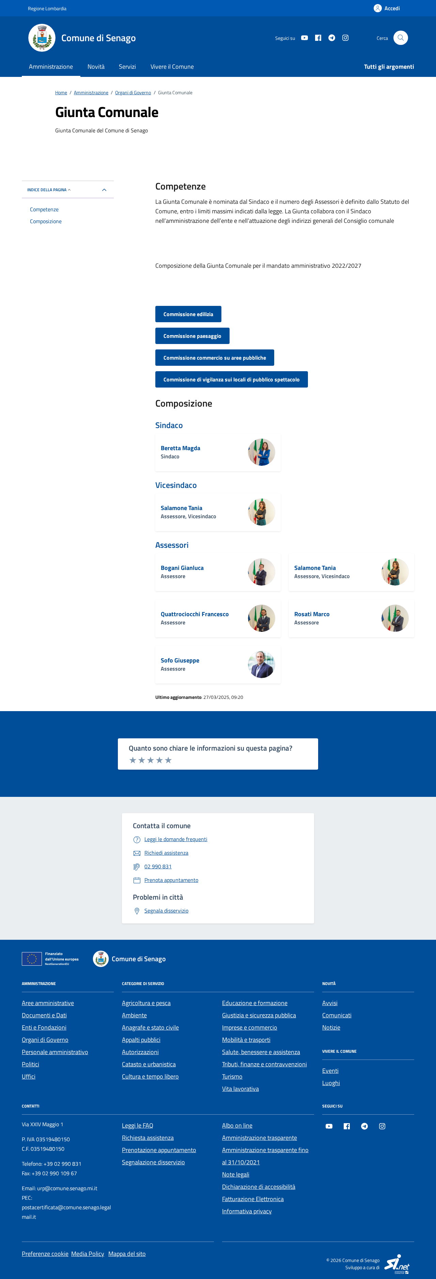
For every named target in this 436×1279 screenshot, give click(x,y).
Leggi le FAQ (137, 1125)
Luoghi (331, 1082)
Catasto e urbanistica (149, 1064)
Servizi (127, 66)
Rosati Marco (312, 614)
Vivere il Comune (172, 66)
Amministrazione (51, 66)
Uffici (28, 1076)
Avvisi (330, 1002)
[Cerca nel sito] (400, 38)
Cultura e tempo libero (150, 1076)
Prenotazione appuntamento (159, 1149)
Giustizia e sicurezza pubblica (259, 1015)
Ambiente (134, 1015)
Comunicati (337, 1015)
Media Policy (87, 1253)
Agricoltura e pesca (146, 1002)
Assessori (172, 544)
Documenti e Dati (44, 1015)
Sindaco (169, 425)
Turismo (232, 1076)
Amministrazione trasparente (259, 1137)
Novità (96, 66)
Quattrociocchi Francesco (195, 614)
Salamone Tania (181, 508)
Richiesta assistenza (148, 1137)
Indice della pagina (46, 189)
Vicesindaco (176, 484)
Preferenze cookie (45, 1253)
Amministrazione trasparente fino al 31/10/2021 (265, 1156)
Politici (30, 1064)
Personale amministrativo (55, 1051)
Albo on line (237, 1125)
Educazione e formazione (254, 1002)
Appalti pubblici (141, 1039)
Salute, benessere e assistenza (261, 1051)
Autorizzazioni (140, 1051)
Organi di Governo (45, 1039)
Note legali (235, 1174)
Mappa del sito (127, 1253)
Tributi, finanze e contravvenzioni (264, 1064)
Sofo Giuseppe (180, 660)
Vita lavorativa (240, 1088)
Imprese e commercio (249, 1027)
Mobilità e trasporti (246, 1039)
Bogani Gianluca (182, 568)
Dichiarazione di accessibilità (258, 1186)
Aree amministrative (48, 1002)
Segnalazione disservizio (153, 1162)
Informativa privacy (247, 1211)
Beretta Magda (180, 448)
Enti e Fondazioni (44, 1027)
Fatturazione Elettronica (253, 1198)
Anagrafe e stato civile (150, 1027)
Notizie (331, 1027)
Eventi (330, 1070)
